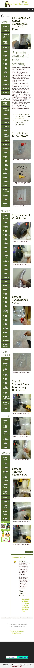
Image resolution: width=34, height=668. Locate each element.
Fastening (5, 243)
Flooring (6, 144)
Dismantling (6, 235)
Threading (5, 336)
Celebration (6, 122)
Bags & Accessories (6, 109)
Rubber (6, 84)
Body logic (4, 421)
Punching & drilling (5, 311)
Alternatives (6, 359)
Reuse (4, 393)
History (5, 497)
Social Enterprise (5, 506)
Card (6, 30)
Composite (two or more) (6, 36)
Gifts (6, 157)
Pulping (5, 306)
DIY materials (5, 42)
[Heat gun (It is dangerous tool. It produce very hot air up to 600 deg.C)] (22, 181)
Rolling (5, 316)
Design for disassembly (6, 433)
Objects (6, 64)
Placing (5, 298)
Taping (5, 332)
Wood (6, 92)
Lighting (6, 173)
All (5, 463)
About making (5, 458)
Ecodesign (6, 439)
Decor (6, 130)
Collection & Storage (5, 486)
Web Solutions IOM (17, 666)
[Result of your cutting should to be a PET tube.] (22, 370)
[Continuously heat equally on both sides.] (22, 458)
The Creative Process (6, 513)
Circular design (5, 426)
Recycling (5, 375)
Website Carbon (23, 657)
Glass (6, 52)
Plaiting (6, 302)
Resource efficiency (5, 387)
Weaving (6, 340)
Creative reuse (6, 369)
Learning (6, 169)
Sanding (5, 320)
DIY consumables (6, 135)
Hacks (4, 443)
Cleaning (6, 227)
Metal (6, 60)
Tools (4, 518)
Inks (6, 56)
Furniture (6, 148)
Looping (5, 281)
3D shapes (6, 103)
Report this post (29, 551)
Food (6, 47)
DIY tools (6, 140)
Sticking (6, 324)
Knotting (6, 269)
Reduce (5, 379)
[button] (29, 10)
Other (6, 177)
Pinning (5, 294)
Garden (6, 153)
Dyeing (5, 239)
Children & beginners (5, 478)
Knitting (6, 265)
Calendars (6, 118)
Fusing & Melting (6, 256)
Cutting (6, 231)
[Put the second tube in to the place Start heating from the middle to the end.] (22, 496)
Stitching (6, 328)
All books (6, 467)
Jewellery (6, 165)
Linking (6, 277)
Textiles (6, 88)
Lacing (5, 273)
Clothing (6, 126)
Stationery (6, 195)
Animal (6, 26)
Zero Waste (5, 409)
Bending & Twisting (5, 216)
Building (6, 114)
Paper (6, 68)
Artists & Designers (5, 472)
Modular (5, 447)
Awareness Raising (6, 364)
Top (32, 666)
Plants (6, 72)
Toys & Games (6, 204)
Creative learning (5, 492)
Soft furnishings (6, 190)
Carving (5, 222)
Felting (6, 247)
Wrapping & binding (5, 345)
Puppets (5, 185)
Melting (5, 285)
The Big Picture (6, 403)
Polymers (6, 80)
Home (6, 161)
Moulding (5, 289)
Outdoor (6, 181)
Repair (6, 383)
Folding (6, 251)
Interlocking (6, 261)
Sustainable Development (6, 397)
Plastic (6, 76)
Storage (6, 199)
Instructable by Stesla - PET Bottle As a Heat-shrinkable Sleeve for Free (26, 605)
